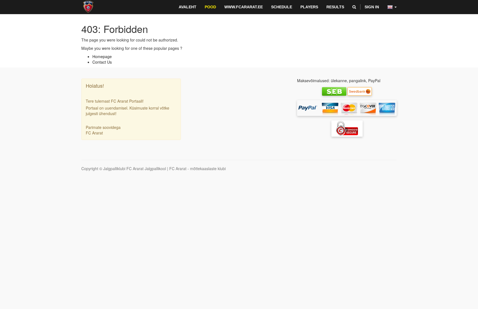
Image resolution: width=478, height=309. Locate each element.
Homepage (102, 56)
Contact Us (102, 62)
